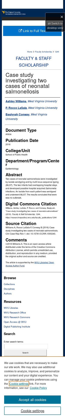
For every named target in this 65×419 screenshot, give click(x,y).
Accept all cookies (32, 399)
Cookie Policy (38, 388)
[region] (32, 387)
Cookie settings (18, 384)
